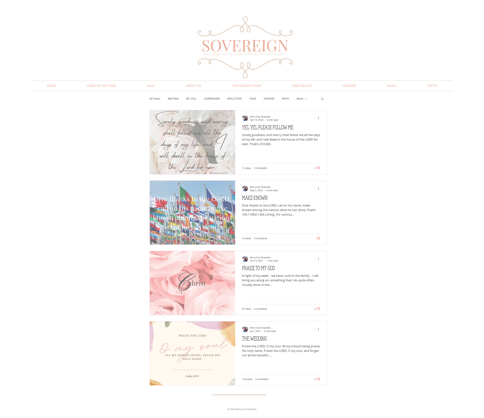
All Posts (155, 98)
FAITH (285, 98)
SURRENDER (212, 98)
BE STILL (191, 98)
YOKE (252, 98)
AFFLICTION (234, 98)
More (300, 98)
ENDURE (269, 98)
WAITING (173, 98)
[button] (322, 99)
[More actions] (319, 118)
